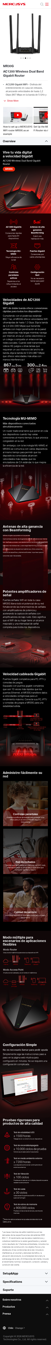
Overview (9, 141)
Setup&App (10, 1273)
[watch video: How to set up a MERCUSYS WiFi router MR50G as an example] (18, 115)
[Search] (42, 4)
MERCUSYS (14, 4)
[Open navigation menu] (47, 4)
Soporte (8, 1290)
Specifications (12, 1281)
